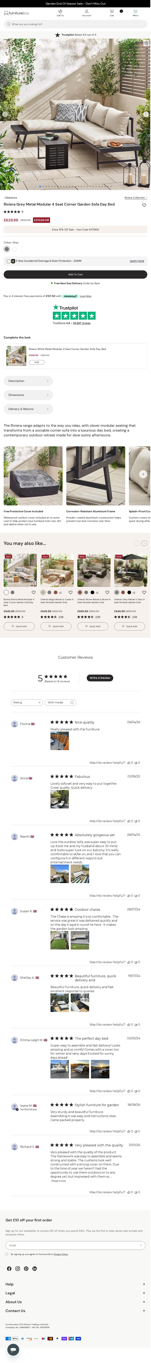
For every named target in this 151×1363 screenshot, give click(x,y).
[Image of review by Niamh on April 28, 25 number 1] (59, 870)
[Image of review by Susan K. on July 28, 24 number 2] (80, 937)
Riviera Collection (132, 194)
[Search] (8, 24)
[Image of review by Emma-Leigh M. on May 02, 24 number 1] (59, 1065)
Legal (74, 1289)
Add (40, 360)
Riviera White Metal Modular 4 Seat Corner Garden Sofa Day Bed (67, 346)
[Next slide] (143, 113)
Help (74, 1280)
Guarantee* (77, 34)
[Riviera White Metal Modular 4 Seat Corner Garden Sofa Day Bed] (16, 353)
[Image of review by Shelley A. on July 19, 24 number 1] (59, 999)
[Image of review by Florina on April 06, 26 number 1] (59, 737)
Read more (58, 1177)
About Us (74, 1298)
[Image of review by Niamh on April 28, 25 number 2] (80, 870)
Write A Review (98, 674)
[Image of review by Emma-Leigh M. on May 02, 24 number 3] (100, 1065)
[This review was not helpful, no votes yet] (133, 759)
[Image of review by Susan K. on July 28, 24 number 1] (59, 937)
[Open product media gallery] (144, 43)
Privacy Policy (61, 1250)
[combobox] (27, 699)
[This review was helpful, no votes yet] (126, 759)
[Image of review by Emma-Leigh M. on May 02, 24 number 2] (80, 1065)
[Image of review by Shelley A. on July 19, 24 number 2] (80, 999)
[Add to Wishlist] (142, 202)
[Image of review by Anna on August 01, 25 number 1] (59, 795)
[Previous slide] (5, 113)
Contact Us (74, 1307)
